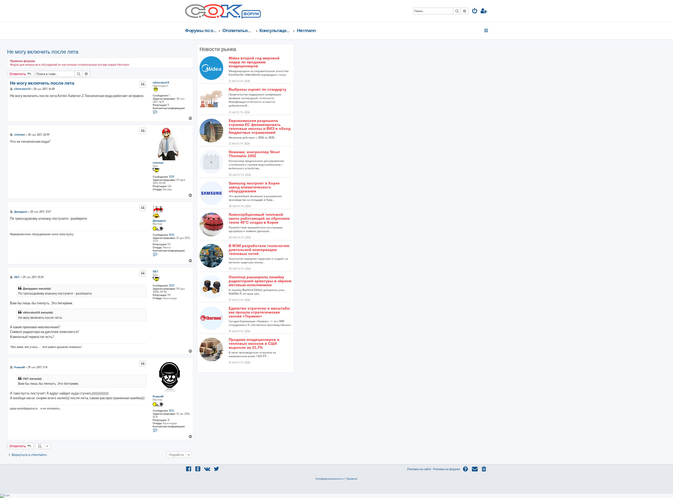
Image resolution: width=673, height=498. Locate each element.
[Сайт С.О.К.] (223, 11)
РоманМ (158, 396)
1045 (171, 234)
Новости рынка (218, 49)
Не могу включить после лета (42, 51)
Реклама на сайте (419, 469)
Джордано (159, 220)
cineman (158, 162)
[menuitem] (474, 11)
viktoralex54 (161, 82)
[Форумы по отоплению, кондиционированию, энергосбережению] (251, 14)
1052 (171, 410)
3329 (171, 176)
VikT (155, 271)
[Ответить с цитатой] (142, 84)
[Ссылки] (486, 30)
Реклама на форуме (446, 469)
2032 (171, 285)
